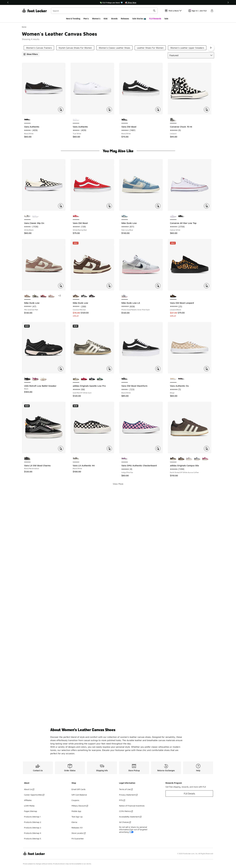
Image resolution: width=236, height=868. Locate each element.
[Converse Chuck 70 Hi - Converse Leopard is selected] (173, 120)
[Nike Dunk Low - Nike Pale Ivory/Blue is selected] (124, 216)
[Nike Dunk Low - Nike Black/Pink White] (92, 296)
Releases (125, 18)
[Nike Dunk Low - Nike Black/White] (84, 296)
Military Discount (79, 805)
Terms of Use (124, 789)
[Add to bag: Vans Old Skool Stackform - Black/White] (157, 368)
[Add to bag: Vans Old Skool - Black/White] (157, 109)
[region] (118, 2)
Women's (96, 18)
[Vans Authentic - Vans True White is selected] (76, 120)
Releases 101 (77, 827)
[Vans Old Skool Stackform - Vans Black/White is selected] (124, 379)
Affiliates (28, 800)
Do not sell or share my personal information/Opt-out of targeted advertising (133, 829)
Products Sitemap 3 (32, 827)
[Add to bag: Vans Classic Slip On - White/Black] (60, 206)
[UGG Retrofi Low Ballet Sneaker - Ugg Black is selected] (27, 379)
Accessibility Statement (129, 816)
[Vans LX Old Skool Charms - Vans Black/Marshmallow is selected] (27, 458)
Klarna (74, 822)
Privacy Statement (127, 795)
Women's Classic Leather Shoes (114, 48)
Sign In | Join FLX (199, 11)
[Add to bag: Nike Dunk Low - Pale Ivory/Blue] (157, 206)
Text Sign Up (77, 816)
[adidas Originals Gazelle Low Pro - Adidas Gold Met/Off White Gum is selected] (76, 379)
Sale (166, 18)
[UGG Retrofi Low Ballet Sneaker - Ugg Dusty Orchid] (35, 379)
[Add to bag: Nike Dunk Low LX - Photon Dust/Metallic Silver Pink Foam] (157, 285)
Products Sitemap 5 (32, 838)
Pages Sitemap (30, 811)
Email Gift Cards (78, 789)
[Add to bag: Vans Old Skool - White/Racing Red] (109, 206)
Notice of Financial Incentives (131, 805)
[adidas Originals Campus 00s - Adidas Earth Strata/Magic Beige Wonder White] (181, 458)
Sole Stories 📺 (139, 18)
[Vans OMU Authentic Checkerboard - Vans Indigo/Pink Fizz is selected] (124, 458)
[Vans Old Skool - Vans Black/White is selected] (124, 120)
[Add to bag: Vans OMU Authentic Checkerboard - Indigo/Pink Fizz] (157, 448)
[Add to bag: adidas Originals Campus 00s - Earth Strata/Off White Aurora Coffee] (206, 448)
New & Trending (73, 18)
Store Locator (77, 833)
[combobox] (104, 11)
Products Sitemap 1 (32, 816)
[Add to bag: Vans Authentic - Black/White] (60, 109)
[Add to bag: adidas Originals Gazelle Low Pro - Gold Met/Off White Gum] (109, 368)
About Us (28, 789)
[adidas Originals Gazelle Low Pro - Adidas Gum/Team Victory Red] (84, 379)
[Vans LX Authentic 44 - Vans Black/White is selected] (76, 458)
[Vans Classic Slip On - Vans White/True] (35, 216)
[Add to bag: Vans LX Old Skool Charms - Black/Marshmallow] (60, 448)
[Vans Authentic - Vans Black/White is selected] (27, 120)
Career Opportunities (33, 795)
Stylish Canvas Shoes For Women (75, 48)
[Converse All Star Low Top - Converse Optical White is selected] (173, 216)
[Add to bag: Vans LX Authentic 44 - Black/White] (109, 448)
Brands (114, 18)
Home (24, 27)
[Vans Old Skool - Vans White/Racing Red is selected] (76, 216)
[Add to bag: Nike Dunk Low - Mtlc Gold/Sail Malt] (60, 285)
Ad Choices (124, 822)
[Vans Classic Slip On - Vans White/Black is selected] (27, 216)
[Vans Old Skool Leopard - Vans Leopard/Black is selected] (173, 296)
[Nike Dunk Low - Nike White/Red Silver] (43, 296)
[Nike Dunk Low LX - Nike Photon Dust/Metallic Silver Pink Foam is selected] (124, 296)
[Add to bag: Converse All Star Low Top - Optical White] (206, 206)
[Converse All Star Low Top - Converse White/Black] (181, 216)
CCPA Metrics (125, 811)
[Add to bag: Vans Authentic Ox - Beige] (206, 368)
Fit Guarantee (78, 838)
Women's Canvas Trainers (39, 48)
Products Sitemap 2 (32, 822)
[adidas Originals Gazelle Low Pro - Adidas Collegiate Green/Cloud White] (100, 379)
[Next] (228, 2)
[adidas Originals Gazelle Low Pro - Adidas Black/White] (92, 379)
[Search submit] (154, 11)
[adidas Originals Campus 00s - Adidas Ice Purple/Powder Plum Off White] (189, 458)
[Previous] (8, 2)
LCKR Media (29, 805)
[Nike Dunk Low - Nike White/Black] (35, 296)
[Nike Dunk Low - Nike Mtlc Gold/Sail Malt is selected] (27, 296)
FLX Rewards (155, 18)
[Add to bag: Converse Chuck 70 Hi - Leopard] (206, 109)
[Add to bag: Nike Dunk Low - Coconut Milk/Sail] (109, 285)
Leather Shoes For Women (150, 48)
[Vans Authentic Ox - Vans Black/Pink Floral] (181, 379)
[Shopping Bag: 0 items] (212, 11)
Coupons (75, 800)
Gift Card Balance (79, 795)
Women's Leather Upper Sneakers (187, 48)
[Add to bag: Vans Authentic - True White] (109, 109)
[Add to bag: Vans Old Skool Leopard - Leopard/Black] (206, 285)
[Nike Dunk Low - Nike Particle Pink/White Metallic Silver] (51, 296)
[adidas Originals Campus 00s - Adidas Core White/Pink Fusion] (205, 458)
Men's (86, 18)
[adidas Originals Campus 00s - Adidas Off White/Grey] (197, 458)
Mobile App (76, 811)
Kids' (106, 18)
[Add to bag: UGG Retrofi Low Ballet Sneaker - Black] (60, 368)
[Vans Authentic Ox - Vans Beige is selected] (173, 379)
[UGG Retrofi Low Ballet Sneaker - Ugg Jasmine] (43, 379)
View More (118, 484)
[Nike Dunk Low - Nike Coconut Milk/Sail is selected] (76, 296)
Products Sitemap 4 (32, 833)
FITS (121, 800)
